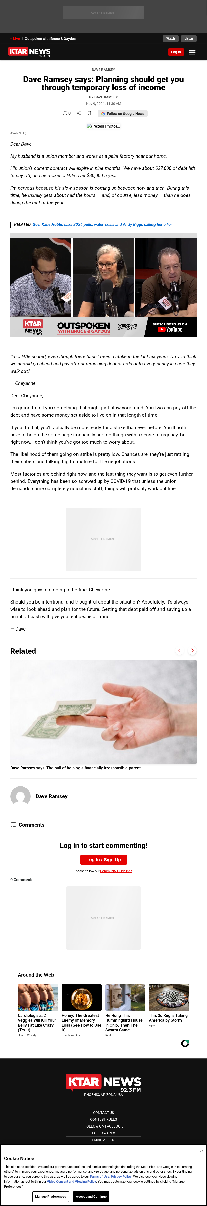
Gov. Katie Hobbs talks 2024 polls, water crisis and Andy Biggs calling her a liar (102, 224)
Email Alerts (103, 1140)
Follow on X (103, 1133)
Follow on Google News (125, 114)
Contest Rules (103, 1119)
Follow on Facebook (103, 1126)
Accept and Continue (91, 1196)
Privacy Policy (121, 1176)
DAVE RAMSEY (103, 70)
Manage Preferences (50, 1196)
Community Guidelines (116, 871)
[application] (103, 285)
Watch (170, 38)
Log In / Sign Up (103, 859)
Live (16, 39)
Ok (201, 1150)
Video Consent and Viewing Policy (71, 1181)
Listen (189, 38)
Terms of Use (99, 1176)
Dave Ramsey (52, 796)
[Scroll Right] (192, 650)
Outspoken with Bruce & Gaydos (50, 39)
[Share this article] (78, 113)
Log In (176, 52)
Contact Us (103, 1113)
